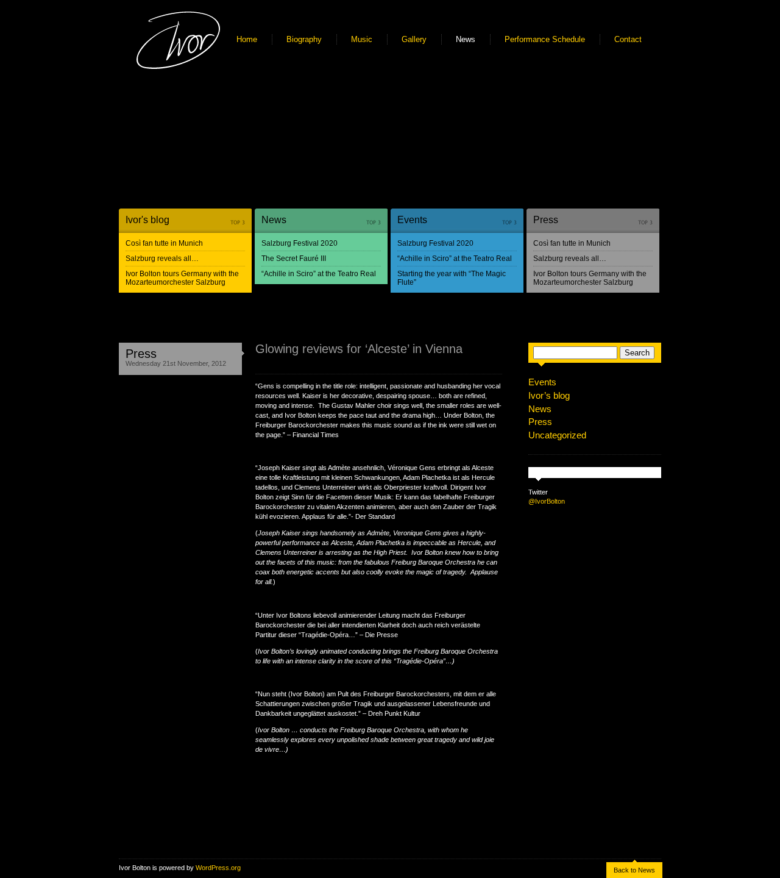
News (465, 39)
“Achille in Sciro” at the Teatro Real (318, 273)
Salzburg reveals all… (162, 258)
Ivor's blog (147, 220)
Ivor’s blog (549, 395)
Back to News (634, 870)
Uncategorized (557, 435)
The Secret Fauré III (293, 258)
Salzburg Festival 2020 (299, 243)
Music (361, 39)
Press (545, 220)
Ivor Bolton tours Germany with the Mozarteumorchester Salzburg (182, 278)
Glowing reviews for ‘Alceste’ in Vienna (359, 348)
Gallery (414, 39)
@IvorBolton (546, 501)
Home (246, 39)
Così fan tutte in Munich (164, 243)
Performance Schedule (545, 39)
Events (412, 220)
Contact (628, 39)
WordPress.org (218, 867)
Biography (304, 39)
